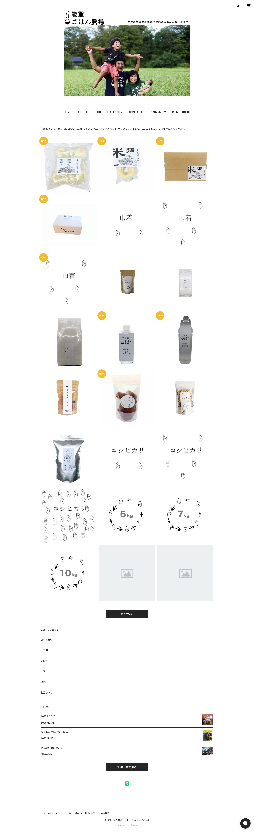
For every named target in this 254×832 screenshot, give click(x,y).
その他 (44, 660)
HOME (67, 112)
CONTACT (136, 112)
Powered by (123, 825)
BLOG (97, 112)
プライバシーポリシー (53, 813)
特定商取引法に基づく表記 (82, 813)
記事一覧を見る (127, 767)
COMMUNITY (157, 112)
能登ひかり (47, 692)
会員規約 (105, 813)
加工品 (44, 650)
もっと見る (127, 614)
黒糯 (43, 681)
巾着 (43, 671)
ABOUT (82, 112)
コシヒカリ (46, 639)
